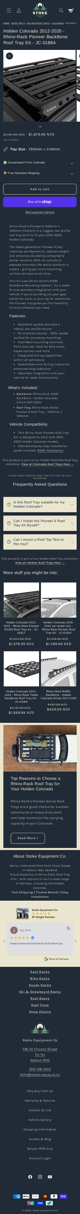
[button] (9, 10)
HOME (6, 23)
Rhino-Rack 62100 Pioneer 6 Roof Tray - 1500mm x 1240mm (39, 412)
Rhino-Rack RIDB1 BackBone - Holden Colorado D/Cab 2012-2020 (38, 398)
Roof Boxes (39, 998)
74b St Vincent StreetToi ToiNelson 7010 (40, 1054)
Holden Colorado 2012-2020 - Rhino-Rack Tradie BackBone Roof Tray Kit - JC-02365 (21, 696)
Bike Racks (40, 978)
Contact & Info (40, 1110)
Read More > (27, 838)
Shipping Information (40, 1129)
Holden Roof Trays (38, 23)
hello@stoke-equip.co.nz (40, 1075)
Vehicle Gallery (40, 1120)
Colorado (58, 23)
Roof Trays (18, 23)
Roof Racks (40, 972)
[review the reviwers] (68, 928)
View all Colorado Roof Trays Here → (47, 464)
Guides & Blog (40, 1139)
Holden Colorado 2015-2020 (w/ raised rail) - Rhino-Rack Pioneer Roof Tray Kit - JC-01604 (58, 627)
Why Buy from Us (40, 1091)
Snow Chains (40, 1012)
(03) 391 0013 (40, 1069)
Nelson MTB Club (40, 1148)
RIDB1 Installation (50, 450)
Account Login (40, 1158)
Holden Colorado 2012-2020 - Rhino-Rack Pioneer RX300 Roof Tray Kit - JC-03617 (21, 627)
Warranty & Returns (40, 1100)
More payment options (40, 212)
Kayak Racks (40, 985)
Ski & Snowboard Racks (40, 992)
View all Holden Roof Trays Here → (40, 562)
